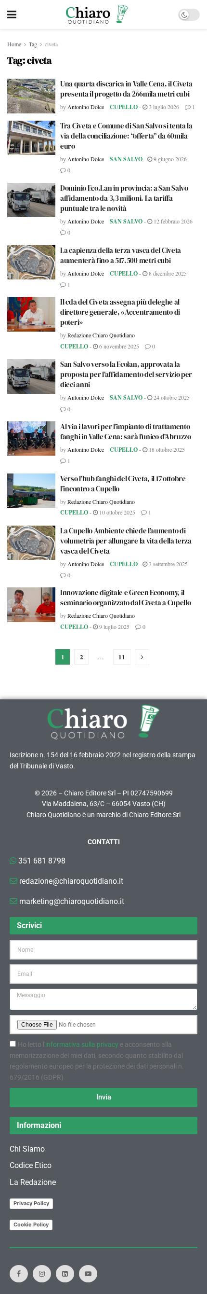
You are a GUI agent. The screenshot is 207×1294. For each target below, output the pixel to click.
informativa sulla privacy (81, 1044)
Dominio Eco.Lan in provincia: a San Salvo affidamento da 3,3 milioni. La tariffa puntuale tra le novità (124, 198)
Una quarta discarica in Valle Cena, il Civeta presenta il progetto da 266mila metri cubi (126, 89)
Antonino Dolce (85, 107)
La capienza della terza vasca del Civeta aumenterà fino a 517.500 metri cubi (120, 255)
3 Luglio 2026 (163, 107)
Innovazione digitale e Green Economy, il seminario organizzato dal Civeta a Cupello (125, 597)
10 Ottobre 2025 (116, 512)
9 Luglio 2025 (113, 626)
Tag (33, 44)
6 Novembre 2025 (118, 346)
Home (14, 44)
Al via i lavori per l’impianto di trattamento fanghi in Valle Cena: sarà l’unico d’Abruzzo (125, 431)
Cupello (124, 107)
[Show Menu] (11, 14)
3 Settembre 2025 (167, 564)
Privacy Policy (31, 1203)
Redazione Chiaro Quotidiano (101, 335)
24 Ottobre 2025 (171, 397)
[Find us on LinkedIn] (65, 1273)
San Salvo (126, 159)
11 (121, 656)
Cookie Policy (31, 1224)
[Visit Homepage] (97, 14)
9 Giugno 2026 (169, 159)
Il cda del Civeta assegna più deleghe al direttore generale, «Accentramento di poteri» (120, 312)
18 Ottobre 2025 (166, 449)
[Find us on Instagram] (42, 1273)
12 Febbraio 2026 (172, 221)
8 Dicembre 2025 (167, 273)
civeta (51, 44)
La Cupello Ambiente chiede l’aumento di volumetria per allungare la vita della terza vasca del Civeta (126, 541)
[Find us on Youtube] (88, 1273)
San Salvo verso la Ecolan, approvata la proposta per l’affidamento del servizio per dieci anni (126, 374)
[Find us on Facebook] (19, 1273)
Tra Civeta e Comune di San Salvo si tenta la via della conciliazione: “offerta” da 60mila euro (126, 136)
